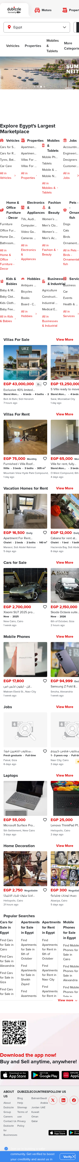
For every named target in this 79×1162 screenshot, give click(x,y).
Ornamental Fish (71, 243)
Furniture (6, 224)
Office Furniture (8, 230)
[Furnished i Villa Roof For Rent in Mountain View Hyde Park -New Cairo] (25, 449)
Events (67, 298)
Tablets (47, 163)
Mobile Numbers (50, 176)
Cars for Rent (8, 153)
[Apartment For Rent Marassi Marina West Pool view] (25, 523)
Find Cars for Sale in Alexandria (7, 961)
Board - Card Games (29, 304)
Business (69, 285)
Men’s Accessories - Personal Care (50, 238)
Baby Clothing (8, 296)
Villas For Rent (29, 166)
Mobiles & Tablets (53, 46)
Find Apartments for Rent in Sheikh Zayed (50, 995)
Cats (66, 230)
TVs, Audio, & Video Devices (29, 219)
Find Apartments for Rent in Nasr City (50, 972)
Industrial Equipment (50, 303)
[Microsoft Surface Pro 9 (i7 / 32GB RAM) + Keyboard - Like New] (25, 808)
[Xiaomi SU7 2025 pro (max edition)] (25, 597)
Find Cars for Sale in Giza (7, 977)
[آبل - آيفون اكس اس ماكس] (25, 669)
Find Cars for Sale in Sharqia (7, 994)
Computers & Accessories (29, 225)
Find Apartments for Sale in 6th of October (29, 949)
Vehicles (13, 45)
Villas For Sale (29, 159)
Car (65, 291)
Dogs (66, 224)
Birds (66, 237)
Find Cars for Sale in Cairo (7, 944)
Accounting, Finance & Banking (71, 147)
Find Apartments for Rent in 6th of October (50, 949)
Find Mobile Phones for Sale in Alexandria (71, 973)
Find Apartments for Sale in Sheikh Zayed (29, 974)
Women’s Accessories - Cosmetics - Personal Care (50, 232)
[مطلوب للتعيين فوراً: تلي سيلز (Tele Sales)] (25, 739)
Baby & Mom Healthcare (8, 290)
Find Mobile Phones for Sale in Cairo (71, 952)
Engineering (71, 153)
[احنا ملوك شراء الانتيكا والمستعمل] (25, 878)
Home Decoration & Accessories (8, 237)
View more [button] (65, 1000)
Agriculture (49, 290)
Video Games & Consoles (29, 232)
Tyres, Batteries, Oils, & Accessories (8, 159)
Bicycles (26, 291)
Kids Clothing (8, 303)
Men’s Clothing (50, 225)
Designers (70, 159)
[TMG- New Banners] (39, 73)
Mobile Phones (50, 157)
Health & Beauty (71, 304)
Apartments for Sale (29, 147)
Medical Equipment (50, 309)
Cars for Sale (8, 147)
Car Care (6, 166)
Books (25, 298)
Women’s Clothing (50, 219)
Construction (50, 296)
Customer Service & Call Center (71, 166)
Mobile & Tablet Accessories (50, 169)
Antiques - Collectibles (29, 285)
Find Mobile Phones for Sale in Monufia (71, 994)
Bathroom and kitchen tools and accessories (8, 243)
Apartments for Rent (29, 153)
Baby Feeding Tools (8, 309)
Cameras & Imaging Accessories (29, 238)
